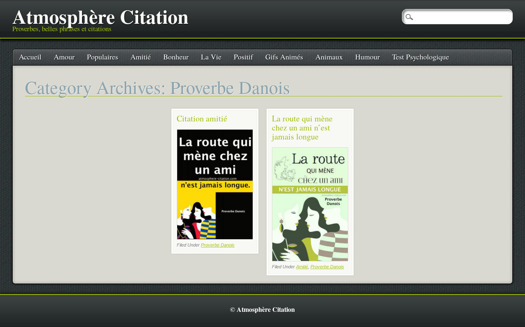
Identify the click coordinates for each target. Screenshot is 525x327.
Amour (64, 57)
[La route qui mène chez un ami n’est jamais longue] (310, 259)
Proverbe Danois (218, 244)
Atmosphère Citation (100, 16)
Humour (367, 57)
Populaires (102, 57)
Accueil (30, 57)
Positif (243, 57)
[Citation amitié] (215, 237)
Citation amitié (202, 118)
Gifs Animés (284, 57)
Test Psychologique (420, 57)
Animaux (329, 57)
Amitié (140, 57)
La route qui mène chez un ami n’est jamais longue (302, 127)
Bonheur (176, 57)
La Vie (211, 57)
